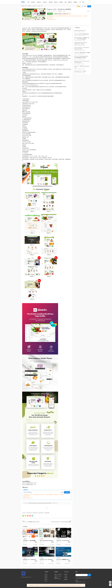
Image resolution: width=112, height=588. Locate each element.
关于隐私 (46, 577)
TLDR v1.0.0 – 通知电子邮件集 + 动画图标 (82, 52)
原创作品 (39, 2)
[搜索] (82, 6)
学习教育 (33, 2)
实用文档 (45, 2)
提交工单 (77, 580)
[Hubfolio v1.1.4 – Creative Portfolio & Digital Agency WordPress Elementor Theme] (30, 552)
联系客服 (77, 581)
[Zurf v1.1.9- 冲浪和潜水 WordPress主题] (63, 552)
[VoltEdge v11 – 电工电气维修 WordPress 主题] (30, 533)
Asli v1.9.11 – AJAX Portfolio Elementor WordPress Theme (63, 540)
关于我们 (46, 574)
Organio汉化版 (40, 512)
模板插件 (60, 11)
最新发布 (70, 2)
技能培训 (51, 2)
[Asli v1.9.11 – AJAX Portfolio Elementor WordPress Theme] (63, 533)
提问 (83, 2)
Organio (24, 512)
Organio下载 (35, 512)
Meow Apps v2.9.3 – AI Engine (80, 71)
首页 (28, 2)
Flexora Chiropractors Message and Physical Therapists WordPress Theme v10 (46, 540)
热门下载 (66, 571)
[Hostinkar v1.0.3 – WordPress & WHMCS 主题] (46, 552)
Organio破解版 (46, 512)
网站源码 (65, 574)
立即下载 (50, 13)
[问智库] (23, 2)
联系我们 (61, 2)
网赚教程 (65, 579)
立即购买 (67, 492)
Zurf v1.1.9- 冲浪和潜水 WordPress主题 (63, 559)
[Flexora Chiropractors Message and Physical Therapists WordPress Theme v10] (46, 533)
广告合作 (46, 581)
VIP (80, 2)
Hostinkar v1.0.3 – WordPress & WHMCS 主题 (46, 559)
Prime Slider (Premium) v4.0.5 (80, 30)
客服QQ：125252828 (57, 574)
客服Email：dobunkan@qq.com (57, 578)
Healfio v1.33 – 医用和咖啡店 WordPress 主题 (30, 521)
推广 (89, 11)
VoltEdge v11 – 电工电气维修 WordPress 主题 (30, 540)
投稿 (65, 2)
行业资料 (65, 577)
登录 (69, 13)
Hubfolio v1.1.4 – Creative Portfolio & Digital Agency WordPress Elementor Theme (30, 559)
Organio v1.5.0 (29, 512)
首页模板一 (75, 2)
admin (49, 11)
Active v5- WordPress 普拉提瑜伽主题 (81, 34)
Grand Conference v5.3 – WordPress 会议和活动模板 (61, 521)
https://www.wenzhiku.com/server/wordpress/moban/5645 (39, 503)
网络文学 (56, 2)
